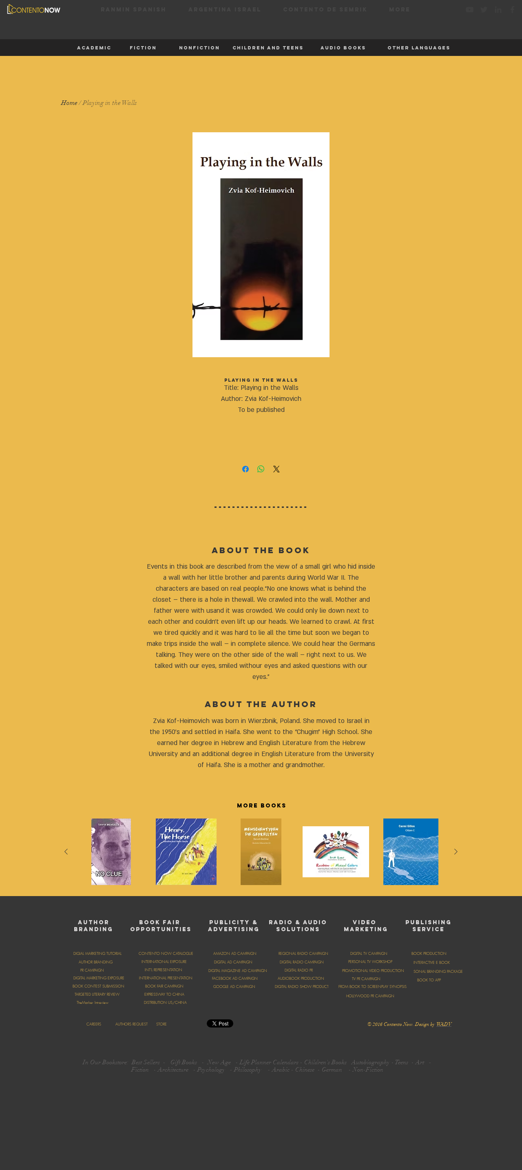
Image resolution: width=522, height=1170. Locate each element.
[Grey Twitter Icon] (484, 9)
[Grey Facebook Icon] (512, 9)
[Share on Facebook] (245, 469)
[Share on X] (276, 469)
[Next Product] (456, 851)
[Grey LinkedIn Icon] (498, 9)
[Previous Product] (66, 851)
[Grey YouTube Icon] (469, 9)
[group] (261, 854)
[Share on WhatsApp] (261, 469)
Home (69, 103)
